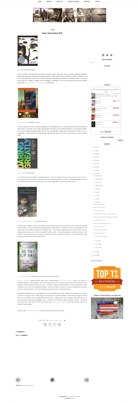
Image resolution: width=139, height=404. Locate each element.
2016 (95, 167)
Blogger (72, 398)
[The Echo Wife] (93, 126)
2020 (95, 154)
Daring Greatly (21, 173)
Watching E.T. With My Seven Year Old (102, 223)
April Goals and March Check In (101, 236)
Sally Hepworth (99, 117)
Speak (19, 70)
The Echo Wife (99, 122)
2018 (95, 160)
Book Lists (60, 1)
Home (39, 1)
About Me (49, 1)
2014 (95, 173)
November (98, 179)
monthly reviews (58, 320)
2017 (95, 164)
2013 (95, 252)
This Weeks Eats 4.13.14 (99, 226)
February (97, 244)
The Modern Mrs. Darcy (32, 310)
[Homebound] (93, 105)
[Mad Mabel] (93, 119)
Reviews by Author (73, 1)
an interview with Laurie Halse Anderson (35, 82)
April (97, 202)
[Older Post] (86, 382)
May (96, 199)
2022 (95, 147)
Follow (92, 62)
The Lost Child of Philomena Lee (26, 221)
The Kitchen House (23, 122)
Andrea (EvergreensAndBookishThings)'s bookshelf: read (106, 90)
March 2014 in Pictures (99, 204)
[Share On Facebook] (50, 324)
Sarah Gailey (99, 124)
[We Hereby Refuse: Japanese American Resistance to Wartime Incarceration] (93, 98)
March (97, 240)
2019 (95, 157)
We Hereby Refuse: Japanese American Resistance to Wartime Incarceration (107, 95)
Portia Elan (98, 103)
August (97, 189)
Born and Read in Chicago (74, 396)
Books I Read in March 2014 (100, 230)
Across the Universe (66, 280)
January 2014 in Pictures (99, 210)
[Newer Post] (18, 382)
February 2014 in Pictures (100, 207)
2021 (95, 150)
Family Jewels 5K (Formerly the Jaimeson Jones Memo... (106, 217)
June (97, 195)
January (97, 247)
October (97, 182)
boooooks (50, 320)
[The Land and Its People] (93, 112)
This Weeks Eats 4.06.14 (99, 233)
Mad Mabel (98, 115)
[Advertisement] (103, 40)
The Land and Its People (101, 108)
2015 (95, 170)
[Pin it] (59, 324)
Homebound (98, 101)
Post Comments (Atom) (27, 385)
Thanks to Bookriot (23, 280)
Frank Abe (98, 97)
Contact (97, 1)
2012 (95, 255)
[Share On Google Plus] (55, 324)
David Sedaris (99, 110)
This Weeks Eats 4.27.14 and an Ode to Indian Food (105, 214)
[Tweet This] (45, 324)
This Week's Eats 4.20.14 (99, 220)
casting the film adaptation (59, 302)
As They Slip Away (23, 276)
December (98, 175)
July (96, 192)
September (98, 185)
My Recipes (87, 1)
